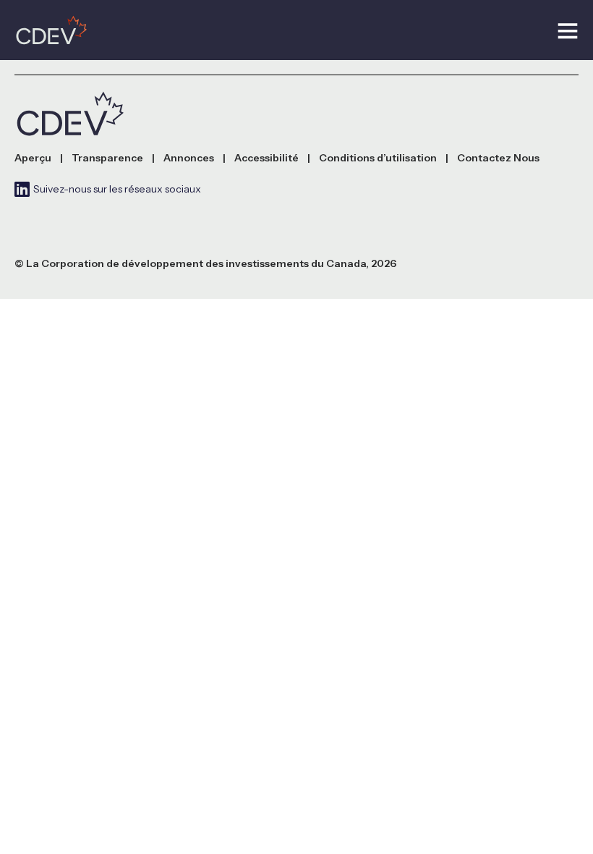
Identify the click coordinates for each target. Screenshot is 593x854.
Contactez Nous (498, 158)
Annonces (188, 158)
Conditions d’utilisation (378, 158)
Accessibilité (266, 158)
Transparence (107, 158)
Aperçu (32, 158)
